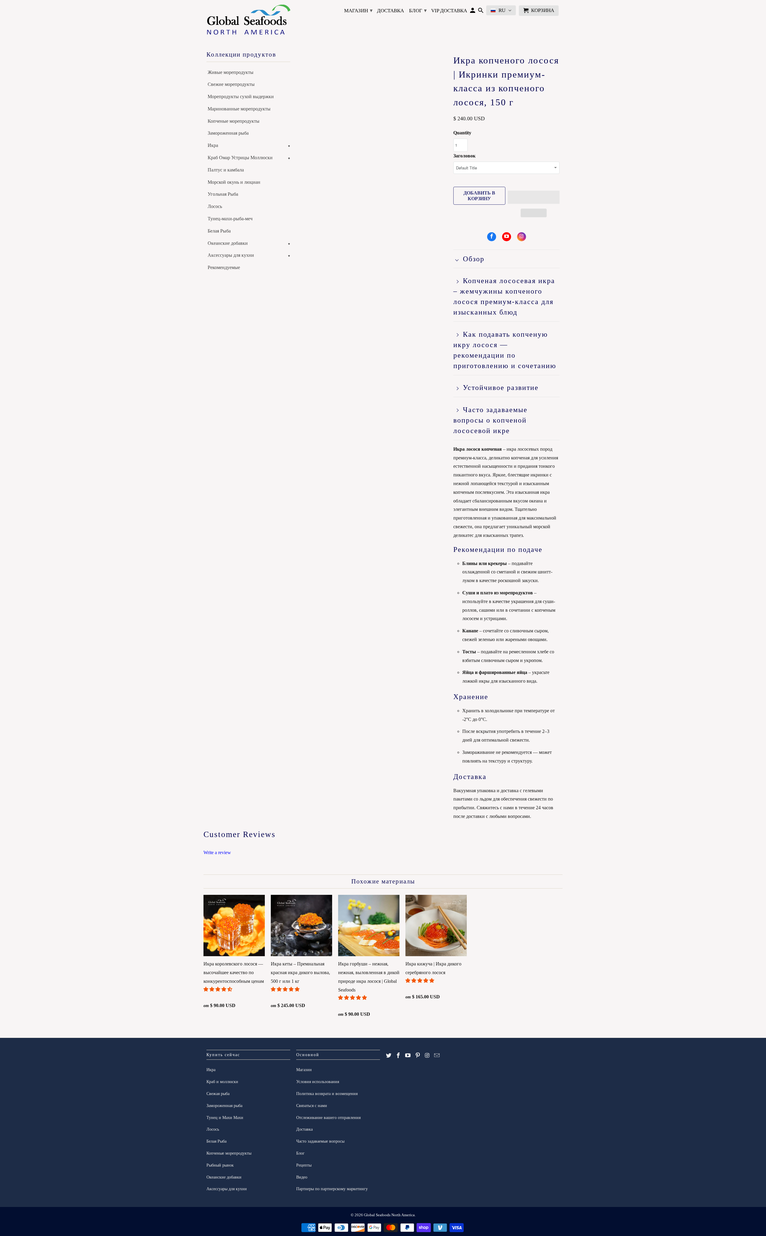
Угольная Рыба (223, 194)
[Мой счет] (472, 12)
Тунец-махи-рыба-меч (230, 218)
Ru (501, 10)
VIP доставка (449, 10)
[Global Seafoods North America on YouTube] (506, 236)
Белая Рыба (219, 230)
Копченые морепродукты (233, 121)
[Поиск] (480, 12)
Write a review (217, 852)
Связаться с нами (311, 1105)
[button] (534, 197)
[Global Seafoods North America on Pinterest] (417, 1056)
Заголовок (464, 155)
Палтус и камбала (226, 169)
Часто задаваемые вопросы (320, 1141)
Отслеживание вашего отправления (328, 1117)
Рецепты (303, 1165)
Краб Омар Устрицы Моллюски (240, 157)
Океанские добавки (228, 243)
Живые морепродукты (230, 72)
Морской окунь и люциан (234, 182)
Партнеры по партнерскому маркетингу (332, 1189)
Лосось (215, 206)
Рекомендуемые (224, 267)
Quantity (462, 132)
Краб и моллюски (222, 1081)
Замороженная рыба (228, 133)
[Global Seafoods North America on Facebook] (491, 236)
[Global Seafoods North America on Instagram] (521, 236)
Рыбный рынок (220, 1165)
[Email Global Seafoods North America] (437, 1056)
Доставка (390, 10)
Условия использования (317, 1081)
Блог (418, 10)
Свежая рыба (218, 1093)
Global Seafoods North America (389, 1215)
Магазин (358, 10)
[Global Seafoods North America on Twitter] (388, 1056)
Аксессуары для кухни (231, 255)
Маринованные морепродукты (239, 108)
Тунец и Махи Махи (224, 1117)
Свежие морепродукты (231, 84)
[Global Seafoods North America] (248, 20)
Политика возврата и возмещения (327, 1093)
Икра (213, 145)
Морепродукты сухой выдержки (241, 96)
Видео (301, 1177)
